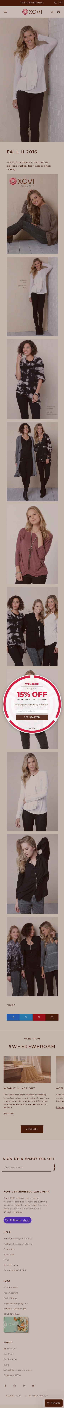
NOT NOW (32, 728)
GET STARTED (32, 717)
